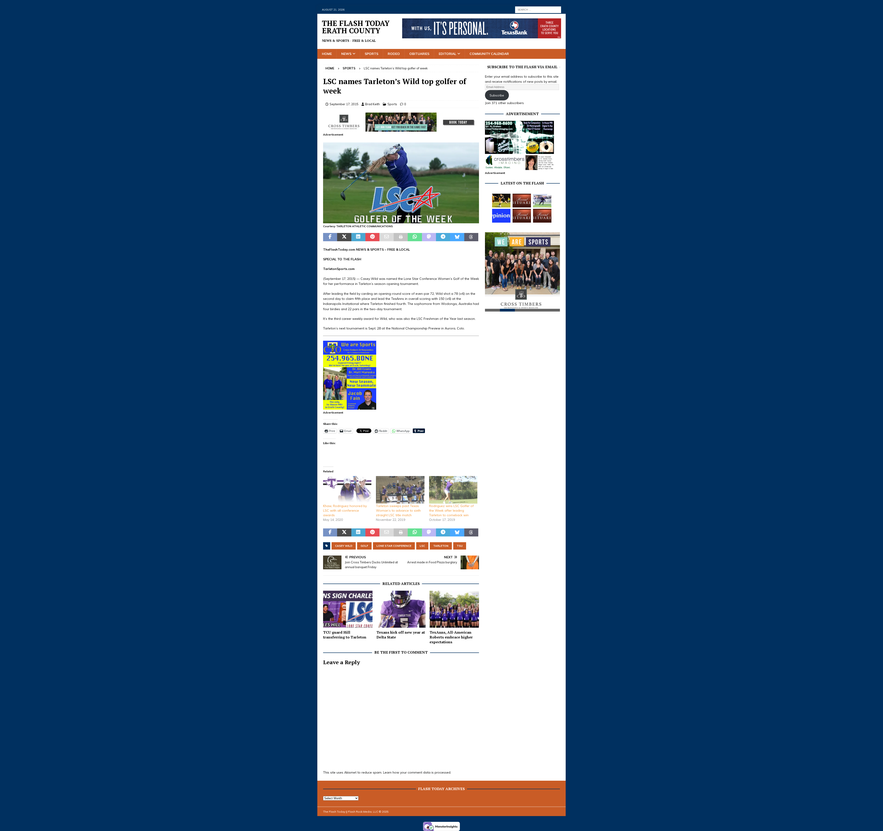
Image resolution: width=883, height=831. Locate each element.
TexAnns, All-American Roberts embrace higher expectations (451, 637)
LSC (422, 545)
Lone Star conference (393, 545)
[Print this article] (401, 237)
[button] (401, 182)
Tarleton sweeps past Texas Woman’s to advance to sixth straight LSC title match (398, 510)
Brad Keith (372, 104)
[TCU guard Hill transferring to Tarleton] (348, 609)
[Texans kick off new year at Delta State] (401, 609)
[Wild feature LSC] (401, 221)
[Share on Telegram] (443, 237)
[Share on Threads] (471, 237)
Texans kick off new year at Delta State (400, 635)
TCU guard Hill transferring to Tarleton (344, 635)
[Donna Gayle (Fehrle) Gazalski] (542, 216)
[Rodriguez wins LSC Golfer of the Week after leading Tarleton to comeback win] (453, 490)
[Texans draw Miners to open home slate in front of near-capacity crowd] (501, 200)
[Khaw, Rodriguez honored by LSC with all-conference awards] (347, 490)
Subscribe (497, 95)
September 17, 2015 (344, 104)
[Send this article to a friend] (386, 237)
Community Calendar (489, 54)
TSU (460, 545)
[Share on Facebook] (330, 237)
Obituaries (419, 54)
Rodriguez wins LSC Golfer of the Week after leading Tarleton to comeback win (451, 510)
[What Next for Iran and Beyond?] (501, 216)
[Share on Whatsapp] (415, 237)
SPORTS (377, 249)
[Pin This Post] (372, 237)
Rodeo (394, 54)
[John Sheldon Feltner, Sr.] (522, 200)
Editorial (447, 54)
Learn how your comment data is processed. (417, 772)
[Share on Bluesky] (457, 237)
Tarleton (440, 545)
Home (327, 54)
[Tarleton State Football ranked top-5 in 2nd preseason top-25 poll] (542, 200)
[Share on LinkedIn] (358, 237)
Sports (371, 54)
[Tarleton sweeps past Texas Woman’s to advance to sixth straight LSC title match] (400, 490)
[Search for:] (538, 9)
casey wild (343, 545)
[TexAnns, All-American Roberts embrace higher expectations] (454, 609)
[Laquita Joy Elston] (522, 216)
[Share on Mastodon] (429, 237)
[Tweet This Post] (344, 237)
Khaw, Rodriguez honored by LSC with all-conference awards (345, 510)
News (346, 54)
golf (364, 545)
